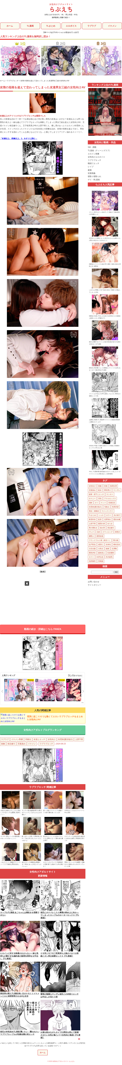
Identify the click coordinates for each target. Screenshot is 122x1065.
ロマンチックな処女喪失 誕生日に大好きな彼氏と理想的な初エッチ (74, 838)
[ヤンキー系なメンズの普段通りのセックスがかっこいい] (11, 834)
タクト (91, 557)
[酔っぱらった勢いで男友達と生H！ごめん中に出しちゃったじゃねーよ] (32, 834)
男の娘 (115, 540)
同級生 (28, 739)
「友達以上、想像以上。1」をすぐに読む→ (18, 138)
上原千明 (79, 739)
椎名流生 (116, 544)
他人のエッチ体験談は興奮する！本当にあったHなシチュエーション (31, 864)
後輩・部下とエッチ (96, 494)
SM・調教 (92, 147)
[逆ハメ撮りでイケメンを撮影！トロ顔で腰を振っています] (53, 808)
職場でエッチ (93, 163)
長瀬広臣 (111, 503)
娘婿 (107, 549)
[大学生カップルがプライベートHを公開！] (75, 808)
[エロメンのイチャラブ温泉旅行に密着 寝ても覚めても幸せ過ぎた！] (53, 860)
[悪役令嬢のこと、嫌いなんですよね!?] (50, 690)
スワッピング (107, 532)
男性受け (107, 490)
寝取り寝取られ (94, 176)
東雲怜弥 (92, 519)
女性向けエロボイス (96, 157)
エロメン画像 (93, 154)
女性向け (51, 739)
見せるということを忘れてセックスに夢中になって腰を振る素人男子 (53, 838)
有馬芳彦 (115, 507)
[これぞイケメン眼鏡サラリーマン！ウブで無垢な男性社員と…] (11, 860)
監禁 (100, 519)
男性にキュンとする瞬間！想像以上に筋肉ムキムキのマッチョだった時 (74, 864)
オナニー (92, 498)
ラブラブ (91, 26)
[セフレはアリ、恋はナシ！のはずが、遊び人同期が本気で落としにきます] (19, 690)
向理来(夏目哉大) (65, 739)
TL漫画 (30, 26)
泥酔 (90, 503)
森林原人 (101, 553)
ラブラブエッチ (46, 744)
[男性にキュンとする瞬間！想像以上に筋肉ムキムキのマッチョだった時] (75, 860)
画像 (3, 744)
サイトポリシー (94, 585)
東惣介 (117, 532)
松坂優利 (110, 553)
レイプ (91, 167)
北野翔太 (107, 519)
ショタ (101, 515)
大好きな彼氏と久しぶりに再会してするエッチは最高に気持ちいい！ (10, 812)
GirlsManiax (75, 675)
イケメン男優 (17, 739)
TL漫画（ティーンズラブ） (99, 151)
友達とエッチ (39, 739)
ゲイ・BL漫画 (94, 180)
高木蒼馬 (109, 557)
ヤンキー (110, 494)
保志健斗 (11, 744)
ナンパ (103, 503)
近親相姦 (91, 173)
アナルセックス (110, 498)
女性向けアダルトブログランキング (43, 730)
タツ (96, 503)
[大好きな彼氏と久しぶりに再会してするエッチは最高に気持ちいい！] (11, 808)
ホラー (108, 515)
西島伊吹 (92, 553)
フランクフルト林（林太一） (100, 540)
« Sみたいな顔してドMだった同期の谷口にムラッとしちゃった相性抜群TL (28, 1043)
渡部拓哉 (100, 536)
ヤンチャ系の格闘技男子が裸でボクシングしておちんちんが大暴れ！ (32, 812)
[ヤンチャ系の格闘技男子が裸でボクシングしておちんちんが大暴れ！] (32, 808)
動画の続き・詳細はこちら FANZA (42, 629)
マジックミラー (107, 511)
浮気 (100, 498)
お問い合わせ (93, 582)
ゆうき (109, 524)
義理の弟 (101, 524)
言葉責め (21, 744)
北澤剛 (114, 549)
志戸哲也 (92, 544)
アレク (91, 532)
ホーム (10, 26)
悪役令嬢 (116, 519)
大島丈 (100, 549)
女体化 (108, 544)
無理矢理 (113, 486)
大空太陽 (92, 549)
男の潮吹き (93, 528)
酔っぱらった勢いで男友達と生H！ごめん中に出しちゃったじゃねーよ (32, 838)
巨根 (105, 486)
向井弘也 (100, 557)
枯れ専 (102, 528)
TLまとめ (50, 26)
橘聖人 (91, 536)
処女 (100, 490)
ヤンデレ (116, 490)
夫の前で (117, 515)
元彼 (98, 532)
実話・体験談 (94, 511)
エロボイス (71, 26)
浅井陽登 (92, 561)
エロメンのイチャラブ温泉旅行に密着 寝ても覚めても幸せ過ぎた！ (53, 864)
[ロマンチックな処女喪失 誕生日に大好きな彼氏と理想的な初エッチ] (75, 834)
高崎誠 (100, 561)
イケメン (112, 26)
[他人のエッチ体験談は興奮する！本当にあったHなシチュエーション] (32, 860)
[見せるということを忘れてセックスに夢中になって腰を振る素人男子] (53, 834)
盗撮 (90, 170)
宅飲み (106, 507)
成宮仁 (100, 544)
